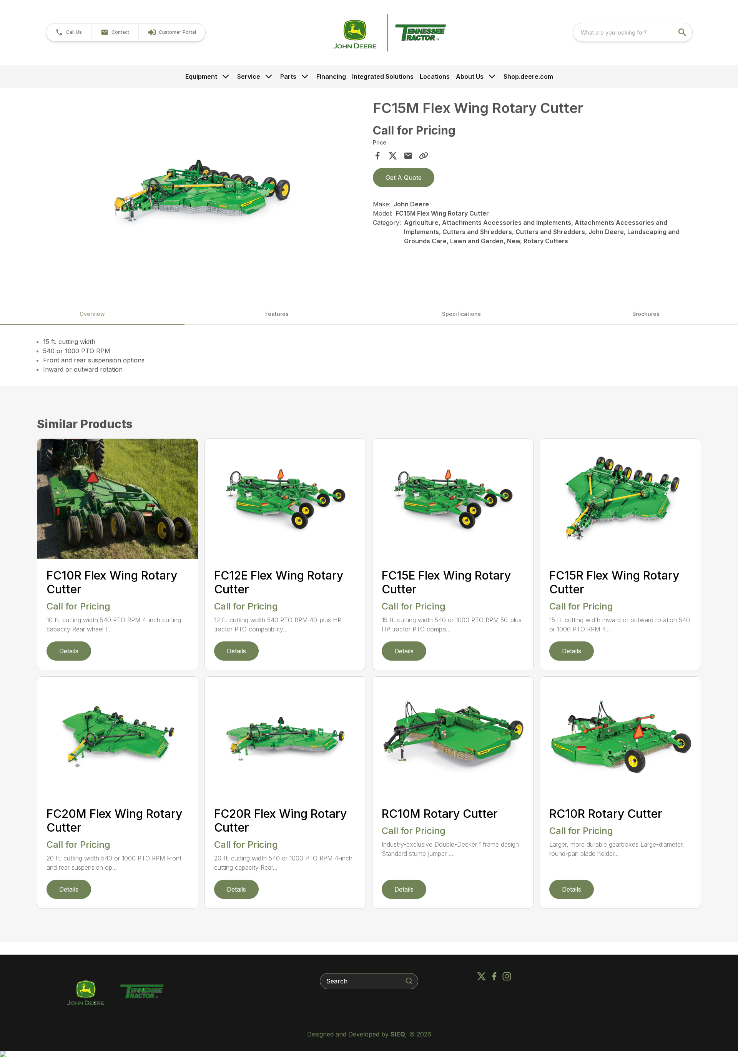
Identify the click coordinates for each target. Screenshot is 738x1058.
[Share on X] (392, 155)
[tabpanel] (202, 193)
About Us (470, 76)
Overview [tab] (92, 314)
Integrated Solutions (383, 76)
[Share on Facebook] (377, 155)
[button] (68, 32)
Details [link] (68, 651)
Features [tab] (277, 314)
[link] (171, 32)
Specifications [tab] (461, 314)
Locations (435, 76)
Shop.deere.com (528, 76)
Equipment (201, 76)
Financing (331, 76)
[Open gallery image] (202, 191)
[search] (683, 32)
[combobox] (632, 32)
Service (248, 76)
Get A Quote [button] (404, 177)
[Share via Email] (408, 155)
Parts (288, 76)
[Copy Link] (423, 155)
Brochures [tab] (646, 314)
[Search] (409, 981)
